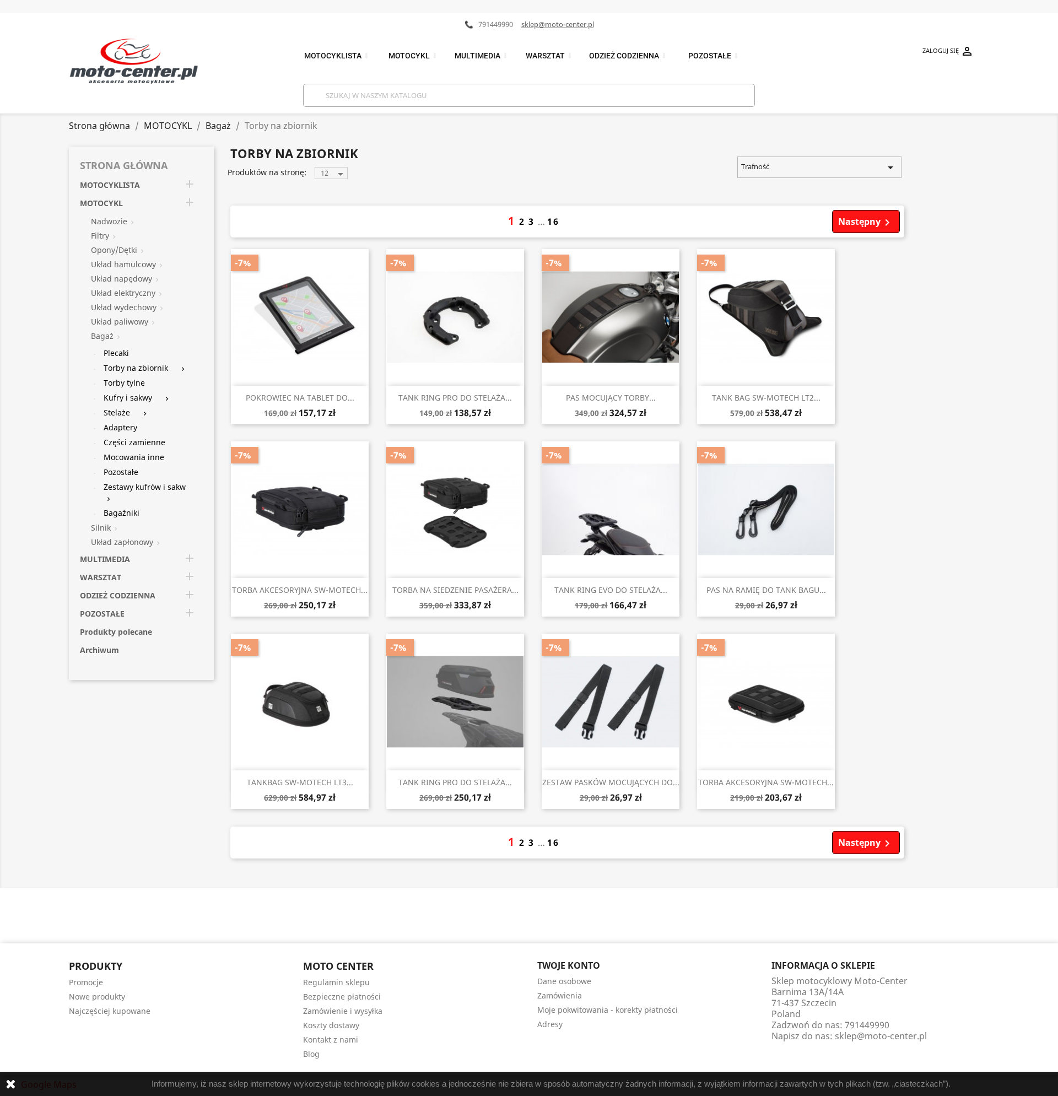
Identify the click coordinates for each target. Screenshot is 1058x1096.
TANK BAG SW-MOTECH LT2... (766, 397)
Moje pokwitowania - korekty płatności (607, 1010)
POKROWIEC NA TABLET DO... (300, 397)
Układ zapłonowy (122, 542)
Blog (311, 1054)
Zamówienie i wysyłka (342, 1011)
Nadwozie (109, 221)
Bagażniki (121, 512)
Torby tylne (124, 382)
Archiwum (99, 650)
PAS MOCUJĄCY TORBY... (611, 397)
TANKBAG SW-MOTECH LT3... (300, 782)
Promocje (86, 982)
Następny (866, 222)
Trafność (819, 167)
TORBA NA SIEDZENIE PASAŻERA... (455, 590)
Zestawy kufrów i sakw (145, 487)
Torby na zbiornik (136, 368)
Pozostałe (121, 472)
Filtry (100, 235)
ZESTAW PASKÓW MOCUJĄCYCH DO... (610, 782)
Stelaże (117, 412)
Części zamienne (134, 442)
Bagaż (102, 336)
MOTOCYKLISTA (337, 56)
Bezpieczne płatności (342, 996)
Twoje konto (568, 965)
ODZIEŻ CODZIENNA (628, 56)
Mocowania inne (134, 457)
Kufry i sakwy (128, 397)
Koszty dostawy (331, 1025)
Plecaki (116, 353)
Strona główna (124, 165)
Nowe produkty (97, 996)
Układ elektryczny (123, 293)
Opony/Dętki (114, 250)
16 (553, 221)
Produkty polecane (116, 632)
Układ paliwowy (119, 321)
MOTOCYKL (413, 56)
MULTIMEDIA (482, 56)
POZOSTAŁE (713, 56)
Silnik (101, 527)
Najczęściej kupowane (109, 1011)
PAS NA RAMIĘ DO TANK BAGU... (766, 590)
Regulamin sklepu (336, 982)
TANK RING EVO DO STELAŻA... (610, 590)
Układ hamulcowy (123, 264)
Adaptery (120, 427)
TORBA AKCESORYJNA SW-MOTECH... (300, 590)
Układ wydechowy (123, 307)
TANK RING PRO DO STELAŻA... (455, 397)
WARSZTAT (549, 56)
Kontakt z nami (330, 1039)
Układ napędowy (121, 278)
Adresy (550, 1024)
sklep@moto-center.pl (557, 24)
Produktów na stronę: (267, 172)
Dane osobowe (564, 981)
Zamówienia (559, 995)
